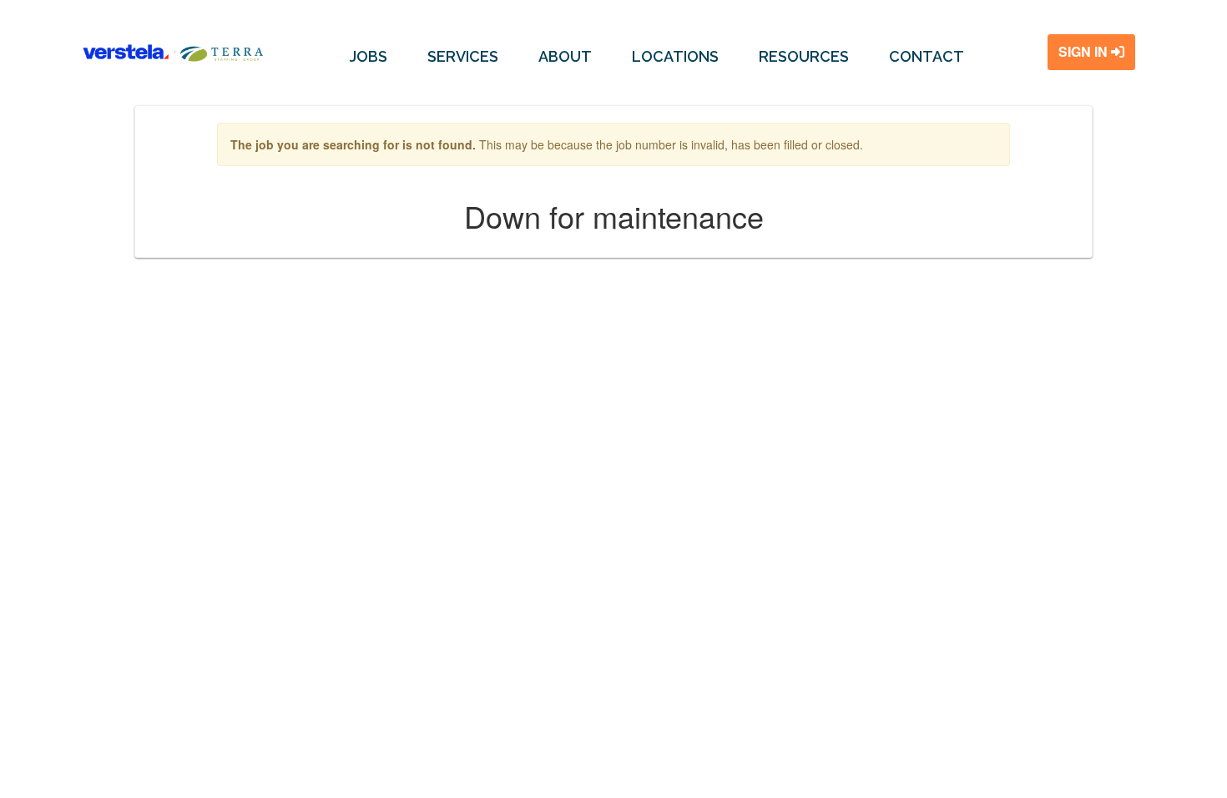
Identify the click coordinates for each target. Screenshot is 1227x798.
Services (462, 56)
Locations (675, 56)
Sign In (1084, 51)
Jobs (368, 56)
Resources (804, 56)
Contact (926, 56)
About (565, 56)
